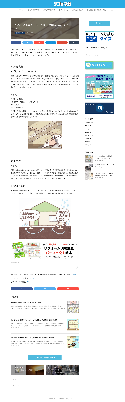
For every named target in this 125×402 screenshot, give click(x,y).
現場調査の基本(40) (15, 262)
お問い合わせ (63, 10)
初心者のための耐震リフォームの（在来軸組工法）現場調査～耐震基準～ (33, 338)
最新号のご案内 (33, 10)
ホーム (21, 10)
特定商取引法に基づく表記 (96, 10)
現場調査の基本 (20, 33)
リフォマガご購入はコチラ (44, 357)
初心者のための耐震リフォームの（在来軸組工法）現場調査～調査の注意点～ (35, 320)
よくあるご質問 (77, 10)
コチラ (74, 274)
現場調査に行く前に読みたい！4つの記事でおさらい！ (27, 302)
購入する (99, 23)
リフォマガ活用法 (49, 10)
